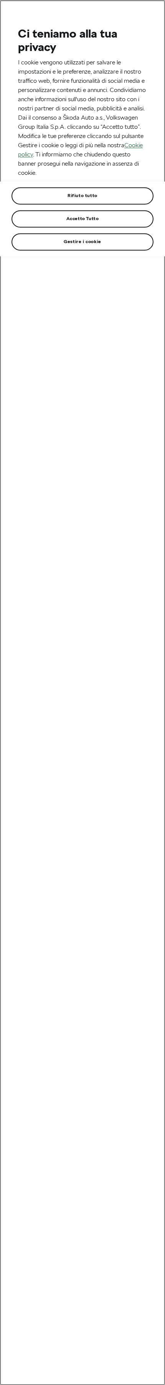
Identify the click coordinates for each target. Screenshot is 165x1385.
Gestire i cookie (82, 241)
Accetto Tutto (82, 218)
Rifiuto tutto (82, 195)
